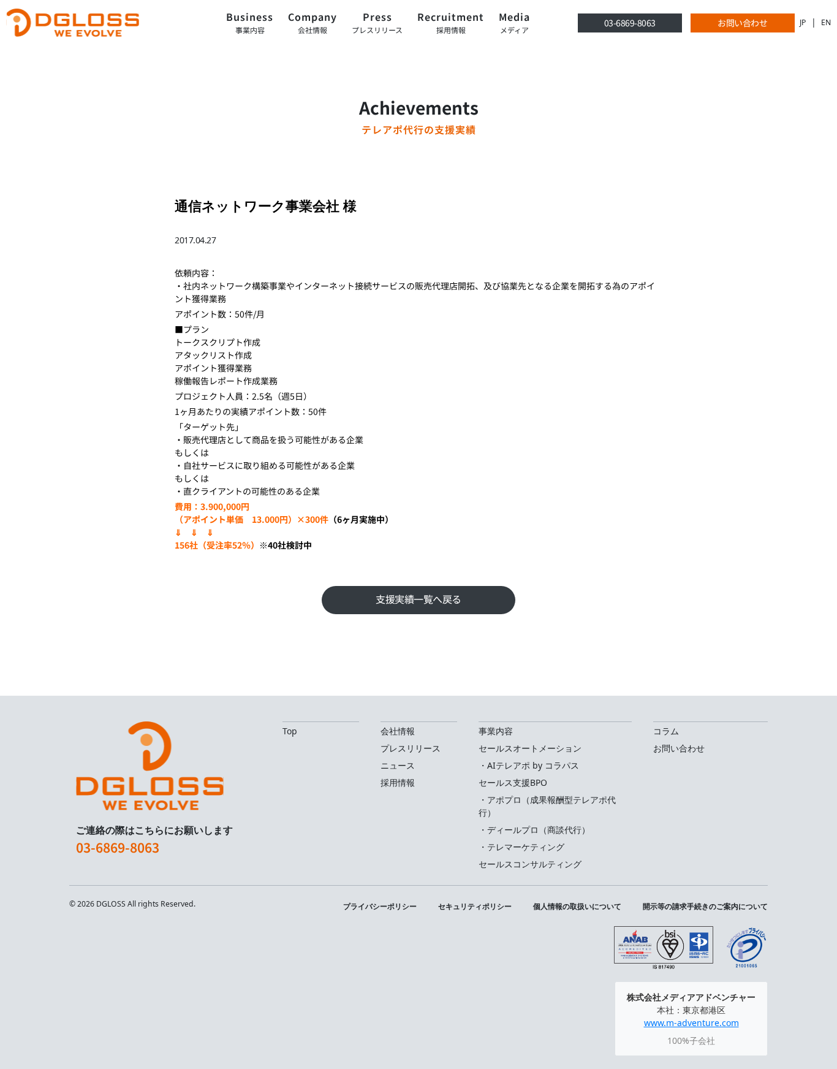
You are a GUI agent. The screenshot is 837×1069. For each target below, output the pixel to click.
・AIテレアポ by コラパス (529, 765)
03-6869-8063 (630, 23)
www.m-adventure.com (691, 1023)
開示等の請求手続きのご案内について (705, 906)
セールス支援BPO (513, 782)
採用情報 (398, 782)
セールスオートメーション (530, 748)
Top (289, 731)
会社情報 (398, 731)
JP (803, 22)
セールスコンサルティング (530, 864)
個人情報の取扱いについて (577, 906)
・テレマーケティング (521, 847)
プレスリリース (411, 748)
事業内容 (496, 731)
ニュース (398, 765)
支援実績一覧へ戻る (418, 599)
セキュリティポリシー (475, 906)
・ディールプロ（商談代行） (534, 829)
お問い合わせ (742, 23)
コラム (666, 731)
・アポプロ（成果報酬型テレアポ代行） (547, 806)
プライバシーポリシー (380, 906)
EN (826, 22)
